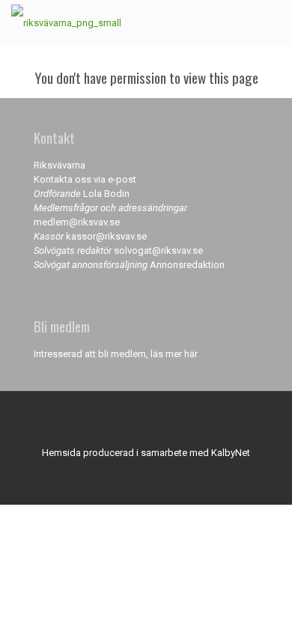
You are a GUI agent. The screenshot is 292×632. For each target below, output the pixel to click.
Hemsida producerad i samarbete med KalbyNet (146, 452)
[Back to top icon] (146, 422)
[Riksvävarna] (66, 22)
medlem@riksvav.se (77, 222)
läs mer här (174, 353)
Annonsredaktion (187, 264)
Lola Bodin (106, 193)
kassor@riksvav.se (106, 236)
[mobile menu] (272, 22)
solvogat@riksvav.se (158, 250)
